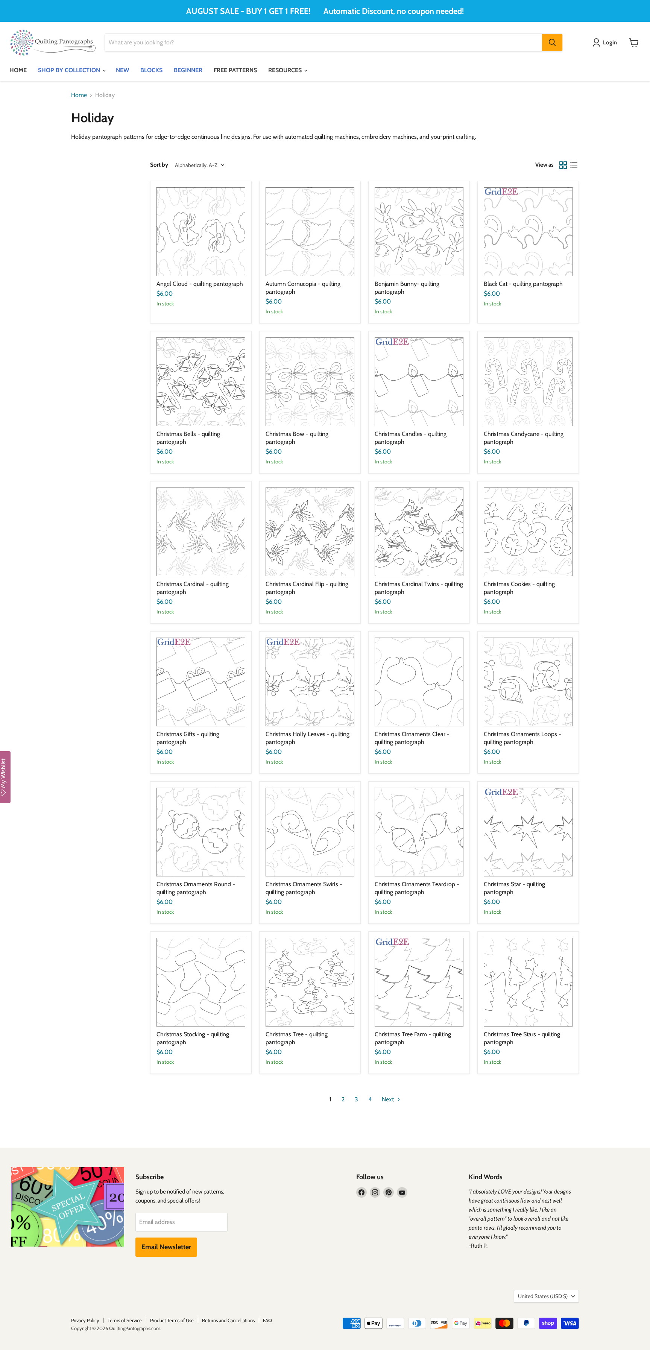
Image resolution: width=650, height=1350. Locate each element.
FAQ (267, 1320)
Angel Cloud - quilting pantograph (199, 283)
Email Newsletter (166, 1247)
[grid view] (563, 165)
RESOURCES (285, 70)
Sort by (159, 165)
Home (79, 95)
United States (543, 1296)
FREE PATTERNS (235, 70)
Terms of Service (125, 1320)
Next (388, 1099)
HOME (18, 70)
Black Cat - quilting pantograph (523, 283)
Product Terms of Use (172, 1320)
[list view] (573, 165)
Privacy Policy (85, 1320)
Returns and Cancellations (228, 1320)
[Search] (552, 42)
